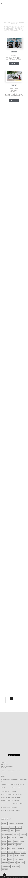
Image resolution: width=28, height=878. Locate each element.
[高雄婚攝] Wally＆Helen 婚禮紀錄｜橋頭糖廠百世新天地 (12, 784)
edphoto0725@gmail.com (9, 766)
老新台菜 (4, 859)
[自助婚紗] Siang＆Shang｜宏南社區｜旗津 (13, 208)
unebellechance (5, 827)
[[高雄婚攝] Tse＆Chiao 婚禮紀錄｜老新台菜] (14, 275)
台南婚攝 (19, 827)
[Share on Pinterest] (16, 146)
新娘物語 (4, 852)
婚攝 (9, 837)
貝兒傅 (15, 859)
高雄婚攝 (21, 859)
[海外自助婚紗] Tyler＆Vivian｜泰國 (12, 523)
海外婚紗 (10, 855)
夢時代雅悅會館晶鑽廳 (7, 834)
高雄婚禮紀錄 (13, 862)
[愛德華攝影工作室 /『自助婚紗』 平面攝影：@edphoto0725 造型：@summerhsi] (14, 724)
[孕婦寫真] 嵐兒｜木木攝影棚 (9, 171)
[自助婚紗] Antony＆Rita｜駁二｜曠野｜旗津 (10, 800)
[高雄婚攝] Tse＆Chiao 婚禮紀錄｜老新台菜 (13, 286)
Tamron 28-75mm (19, 823)
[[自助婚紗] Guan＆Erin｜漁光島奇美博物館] (14, 626)
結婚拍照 (22, 855)
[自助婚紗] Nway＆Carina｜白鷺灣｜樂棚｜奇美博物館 (12, 804)
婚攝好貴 (22, 837)
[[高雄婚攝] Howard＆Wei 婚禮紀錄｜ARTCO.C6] (14, 549)
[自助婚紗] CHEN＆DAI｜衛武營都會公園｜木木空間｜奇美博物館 (14, 780)
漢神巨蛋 (16, 855)
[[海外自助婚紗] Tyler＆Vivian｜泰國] (14, 512)
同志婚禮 (12, 830)
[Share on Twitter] (12, 146)
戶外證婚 (4, 848)
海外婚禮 (4, 855)
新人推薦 (14, 848)
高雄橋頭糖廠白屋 (6, 866)
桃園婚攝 (23, 852)
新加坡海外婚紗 (21, 848)
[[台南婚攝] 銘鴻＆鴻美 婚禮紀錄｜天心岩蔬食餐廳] (14, 435)
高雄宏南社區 (21, 862)
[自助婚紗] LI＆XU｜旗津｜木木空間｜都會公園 (10, 810)
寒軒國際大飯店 (11, 844)
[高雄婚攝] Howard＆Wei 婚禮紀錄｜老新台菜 (14, 600)
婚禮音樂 (22, 841)
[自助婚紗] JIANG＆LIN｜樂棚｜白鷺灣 (9, 807)
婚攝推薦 (4, 841)
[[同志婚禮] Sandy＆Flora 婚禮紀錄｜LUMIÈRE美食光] (14, 395)
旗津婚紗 (17, 852)
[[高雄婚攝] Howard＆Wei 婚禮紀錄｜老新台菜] (14, 588)
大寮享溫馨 (16, 834)
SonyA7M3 (4, 823)
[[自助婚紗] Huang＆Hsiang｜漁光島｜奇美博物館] (14, 120)
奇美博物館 (23, 834)
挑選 (9, 848)
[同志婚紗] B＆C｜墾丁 (8, 485)
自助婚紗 (10, 859)
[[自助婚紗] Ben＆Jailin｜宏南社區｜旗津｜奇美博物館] (14, 313)
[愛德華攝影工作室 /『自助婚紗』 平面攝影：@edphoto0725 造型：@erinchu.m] (14, 735)
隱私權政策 (3, 767)
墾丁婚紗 (18, 830)
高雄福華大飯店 (15, 866)
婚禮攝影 (10, 841)
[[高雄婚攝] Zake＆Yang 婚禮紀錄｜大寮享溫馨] (14, 665)
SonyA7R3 (11, 823)
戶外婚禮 (19, 844)
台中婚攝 (13, 827)
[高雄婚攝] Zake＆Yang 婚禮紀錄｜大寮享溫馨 (14, 676)
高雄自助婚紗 (5, 869)
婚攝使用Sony (15, 837)
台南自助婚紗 (5, 830)
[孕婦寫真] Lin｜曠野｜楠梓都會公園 (8, 791)
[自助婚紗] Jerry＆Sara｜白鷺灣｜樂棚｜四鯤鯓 (10, 797)
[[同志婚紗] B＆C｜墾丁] (14, 474)
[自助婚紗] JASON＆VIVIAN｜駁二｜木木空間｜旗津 (11, 794)
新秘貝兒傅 (10, 852)
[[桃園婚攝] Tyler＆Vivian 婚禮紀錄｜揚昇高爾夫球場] (14, 234)
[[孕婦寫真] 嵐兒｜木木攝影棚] (14, 159)
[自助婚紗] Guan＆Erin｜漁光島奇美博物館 (13, 637)
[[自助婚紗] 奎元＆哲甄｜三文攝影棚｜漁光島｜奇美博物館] (14, 354)
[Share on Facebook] (10, 146)
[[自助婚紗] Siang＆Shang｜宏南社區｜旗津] (14, 197)
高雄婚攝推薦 (5, 862)
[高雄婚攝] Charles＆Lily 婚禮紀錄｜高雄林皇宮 (10, 788)
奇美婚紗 (4, 837)
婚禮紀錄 (16, 841)
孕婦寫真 (4, 844)
